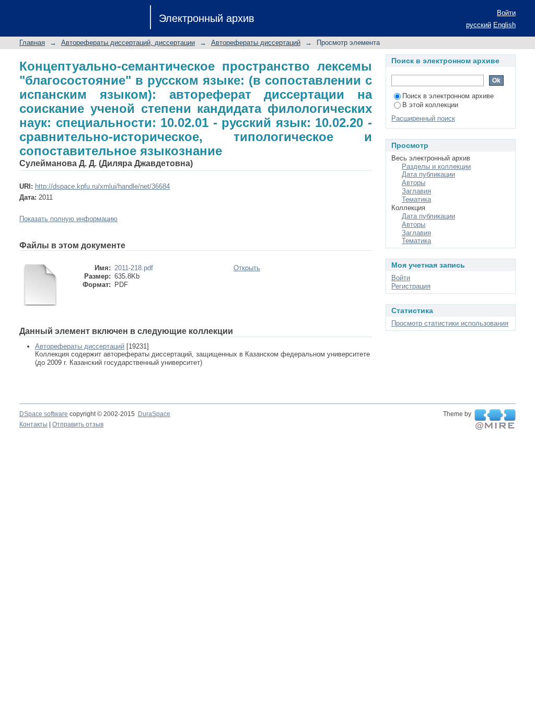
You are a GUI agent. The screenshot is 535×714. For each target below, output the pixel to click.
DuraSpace (154, 414)
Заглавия (416, 191)
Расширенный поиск (423, 118)
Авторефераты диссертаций (255, 43)
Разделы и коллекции (436, 166)
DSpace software (43, 414)
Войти (506, 13)
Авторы (413, 183)
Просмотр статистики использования (449, 323)
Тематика (416, 199)
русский (478, 25)
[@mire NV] (495, 419)
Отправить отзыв (77, 424)
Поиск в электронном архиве (448, 96)
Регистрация (411, 286)
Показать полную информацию (68, 219)
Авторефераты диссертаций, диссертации (128, 43)
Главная (32, 43)
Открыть (247, 268)
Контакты (33, 424)
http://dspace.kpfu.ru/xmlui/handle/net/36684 (102, 186)
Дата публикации (428, 174)
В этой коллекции (430, 105)
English (504, 25)
